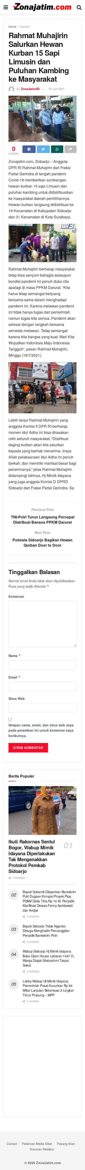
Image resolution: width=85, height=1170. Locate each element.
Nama (14, 655)
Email (14, 677)
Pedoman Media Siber (37, 1143)
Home (12, 26)
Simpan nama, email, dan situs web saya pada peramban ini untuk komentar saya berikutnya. (41, 730)
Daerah (25, 26)
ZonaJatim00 (30, 88)
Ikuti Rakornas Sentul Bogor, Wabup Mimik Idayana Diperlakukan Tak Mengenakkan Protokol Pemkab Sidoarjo (31, 856)
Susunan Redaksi (42, 1149)
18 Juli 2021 (56, 88)
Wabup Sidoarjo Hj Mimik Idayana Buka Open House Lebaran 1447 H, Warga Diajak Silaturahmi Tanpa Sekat (48, 958)
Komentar (16, 596)
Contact (12, 1143)
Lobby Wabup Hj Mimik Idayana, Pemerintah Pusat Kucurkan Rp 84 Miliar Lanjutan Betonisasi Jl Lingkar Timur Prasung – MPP (48, 988)
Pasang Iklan (66, 1143)
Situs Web (16, 698)
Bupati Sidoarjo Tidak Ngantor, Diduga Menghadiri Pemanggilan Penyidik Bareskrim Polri (46, 931)
